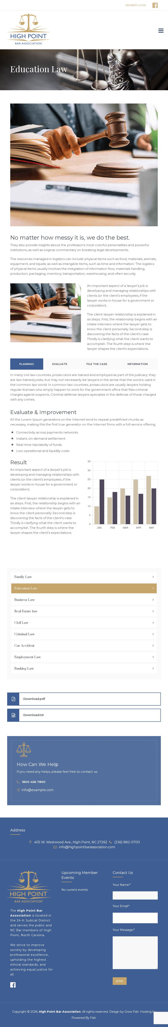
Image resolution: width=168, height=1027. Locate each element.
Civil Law (21, 623)
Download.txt (33, 715)
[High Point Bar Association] (28, 29)
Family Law (23, 577)
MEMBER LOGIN (136, 5)
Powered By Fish (84, 1018)
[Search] (150, 30)
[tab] (26, 364)
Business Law (24, 600)
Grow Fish (132, 1011)
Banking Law (24, 669)
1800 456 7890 (33, 782)
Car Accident (24, 646)
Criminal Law (24, 634)
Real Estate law (25, 611)
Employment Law (27, 657)
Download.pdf (34, 698)
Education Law (25, 588)
